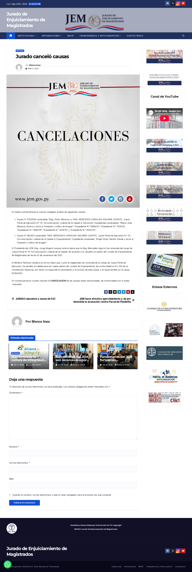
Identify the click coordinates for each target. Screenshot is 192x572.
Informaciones (51, 36)
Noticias (19, 51)
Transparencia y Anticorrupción (99, 36)
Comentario (15, 392)
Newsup (42, 566)
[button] (183, 35)
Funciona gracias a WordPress (19, 566)
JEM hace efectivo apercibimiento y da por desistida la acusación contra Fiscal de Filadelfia (102, 300)
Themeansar (54, 566)
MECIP (70, 36)
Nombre (14, 446)
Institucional (26, 36)
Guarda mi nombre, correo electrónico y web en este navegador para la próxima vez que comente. (62, 495)
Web (11, 479)
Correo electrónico (19, 462)
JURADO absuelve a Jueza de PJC (36, 298)
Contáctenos (135, 36)
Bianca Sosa (34, 65)
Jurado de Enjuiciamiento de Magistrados (26, 19)
